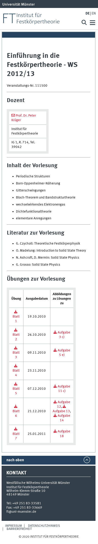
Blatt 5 (16, 391)
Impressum (13, 525)
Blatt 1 (16, 319)
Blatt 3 (16, 355)
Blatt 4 (16, 373)
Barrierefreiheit (19, 529)
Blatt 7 (16, 436)
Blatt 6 (16, 413)
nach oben (15, 460)
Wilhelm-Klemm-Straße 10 (25, 491)
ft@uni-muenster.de (21, 512)
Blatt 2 (16, 337)
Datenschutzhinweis (44, 525)
